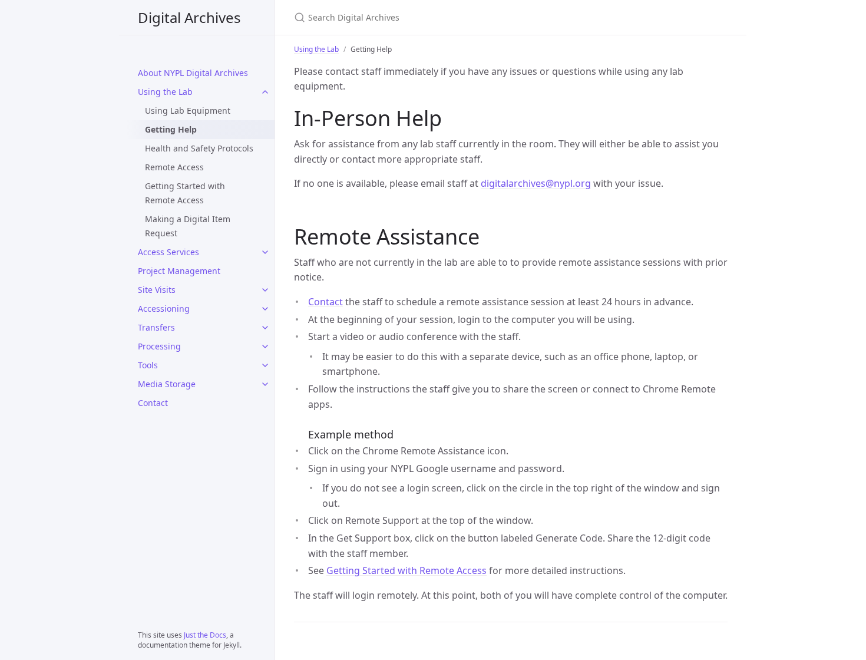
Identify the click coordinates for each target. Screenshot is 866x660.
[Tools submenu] (265, 365)
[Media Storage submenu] (265, 384)
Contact (153, 402)
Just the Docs (205, 635)
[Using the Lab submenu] (265, 91)
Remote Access (174, 167)
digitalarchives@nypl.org (536, 183)
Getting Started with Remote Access (185, 193)
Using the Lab (165, 91)
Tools (148, 365)
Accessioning (164, 308)
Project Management (179, 270)
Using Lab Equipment (187, 110)
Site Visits (157, 289)
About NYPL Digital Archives (193, 72)
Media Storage (167, 384)
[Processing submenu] (265, 346)
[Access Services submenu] (265, 252)
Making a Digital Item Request (187, 226)
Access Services (168, 252)
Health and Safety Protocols (199, 148)
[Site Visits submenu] (265, 289)
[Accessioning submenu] (265, 308)
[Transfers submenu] (265, 327)
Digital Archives (189, 17)
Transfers (156, 327)
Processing (159, 346)
